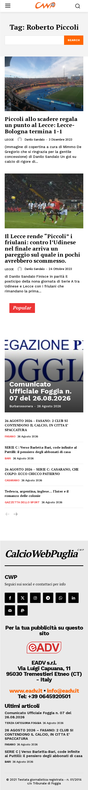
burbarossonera (21, 406)
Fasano (10, 436)
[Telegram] (48, 598)
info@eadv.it (63, 690)
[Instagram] (35, 598)
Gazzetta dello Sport (22, 502)
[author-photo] (20, 139)
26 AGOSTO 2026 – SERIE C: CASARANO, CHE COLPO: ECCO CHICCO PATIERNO (42, 471)
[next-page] (15, 514)
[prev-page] (8, 514)
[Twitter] (22, 598)
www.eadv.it (25, 690)
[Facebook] (10, 598)
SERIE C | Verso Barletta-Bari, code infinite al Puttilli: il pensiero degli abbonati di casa (41, 449)
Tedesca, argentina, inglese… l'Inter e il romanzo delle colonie (37, 493)
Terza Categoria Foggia (23, 723)
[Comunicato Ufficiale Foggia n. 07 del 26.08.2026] (44, 359)
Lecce (9, 139)
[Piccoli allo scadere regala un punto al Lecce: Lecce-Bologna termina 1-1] (44, 84)
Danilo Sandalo (34, 139)
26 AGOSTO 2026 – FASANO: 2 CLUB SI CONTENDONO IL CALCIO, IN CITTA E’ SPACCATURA (36, 425)
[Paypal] (22, 610)
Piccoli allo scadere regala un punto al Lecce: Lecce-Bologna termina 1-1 (41, 125)
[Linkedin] (73, 598)
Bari (8, 458)
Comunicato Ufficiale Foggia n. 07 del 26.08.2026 (40, 391)
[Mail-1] (10, 610)
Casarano (12, 480)
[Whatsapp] (61, 598)
